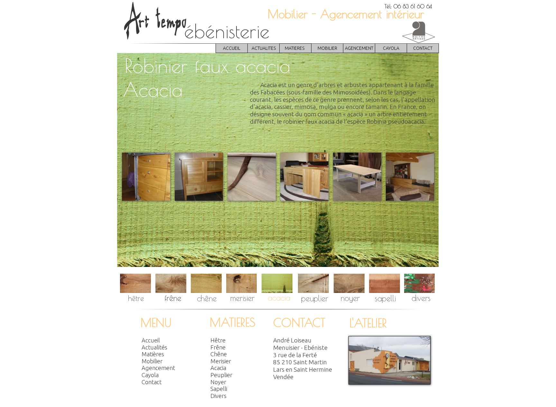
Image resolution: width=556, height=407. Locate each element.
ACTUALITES (264, 48)
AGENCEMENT (359, 48)
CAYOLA (391, 48)
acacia (279, 297)
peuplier (314, 298)
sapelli (385, 298)
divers (421, 298)
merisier (242, 298)
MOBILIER (327, 48)
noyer (350, 298)
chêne (207, 298)
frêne (173, 298)
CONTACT (422, 48)
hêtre (136, 298)
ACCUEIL (231, 48)
